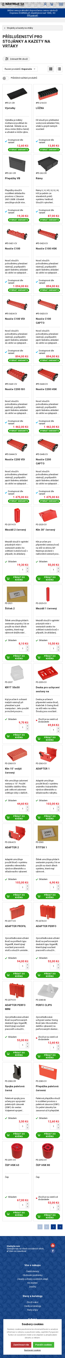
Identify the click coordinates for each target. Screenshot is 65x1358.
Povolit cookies (43, 1344)
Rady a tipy (32, 1310)
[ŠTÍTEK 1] (48, 833)
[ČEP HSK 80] (48, 1151)
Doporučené (28, 69)
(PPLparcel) (32, 15)
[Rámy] (48, 164)
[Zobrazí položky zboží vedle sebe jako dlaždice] (51, 69)
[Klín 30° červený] (48, 515)
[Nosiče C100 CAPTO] (48, 305)
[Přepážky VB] (17, 164)
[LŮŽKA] (48, 94)
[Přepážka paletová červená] (48, 1072)
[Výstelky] (17, 94)
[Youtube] (52, 1246)
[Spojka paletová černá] (17, 1072)
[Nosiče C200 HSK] (48, 375)
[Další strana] (53, 1226)
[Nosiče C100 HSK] (48, 234)
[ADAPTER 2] (17, 833)
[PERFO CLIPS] (48, 991)
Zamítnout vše (21, 1344)
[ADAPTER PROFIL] (17, 912)
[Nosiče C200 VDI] (17, 445)
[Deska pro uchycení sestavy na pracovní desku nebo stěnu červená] (48, 673)
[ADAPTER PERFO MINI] (17, 991)
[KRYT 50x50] (17, 673)
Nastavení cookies (32, 1350)
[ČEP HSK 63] (17, 1151)
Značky (32, 1286)
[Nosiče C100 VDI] (17, 305)
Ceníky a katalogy (32, 1306)
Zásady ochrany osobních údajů (32, 1279)
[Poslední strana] (60, 1226)
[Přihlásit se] (45, 4)
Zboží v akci (32, 1302)
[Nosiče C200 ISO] (17, 375)
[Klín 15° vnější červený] (17, 754)
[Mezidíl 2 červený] (17, 515)
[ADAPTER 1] (48, 754)
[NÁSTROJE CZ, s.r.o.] (12, 4)
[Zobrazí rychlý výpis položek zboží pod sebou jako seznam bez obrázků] (59, 69)
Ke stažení (33, 1283)
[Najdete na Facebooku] (52, 1251)
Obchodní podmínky (32, 1275)
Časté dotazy (32, 1271)
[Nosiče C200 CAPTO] (48, 445)
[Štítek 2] (17, 594)
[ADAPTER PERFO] (48, 912)
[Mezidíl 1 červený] (48, 594)
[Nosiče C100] (17, 234)
